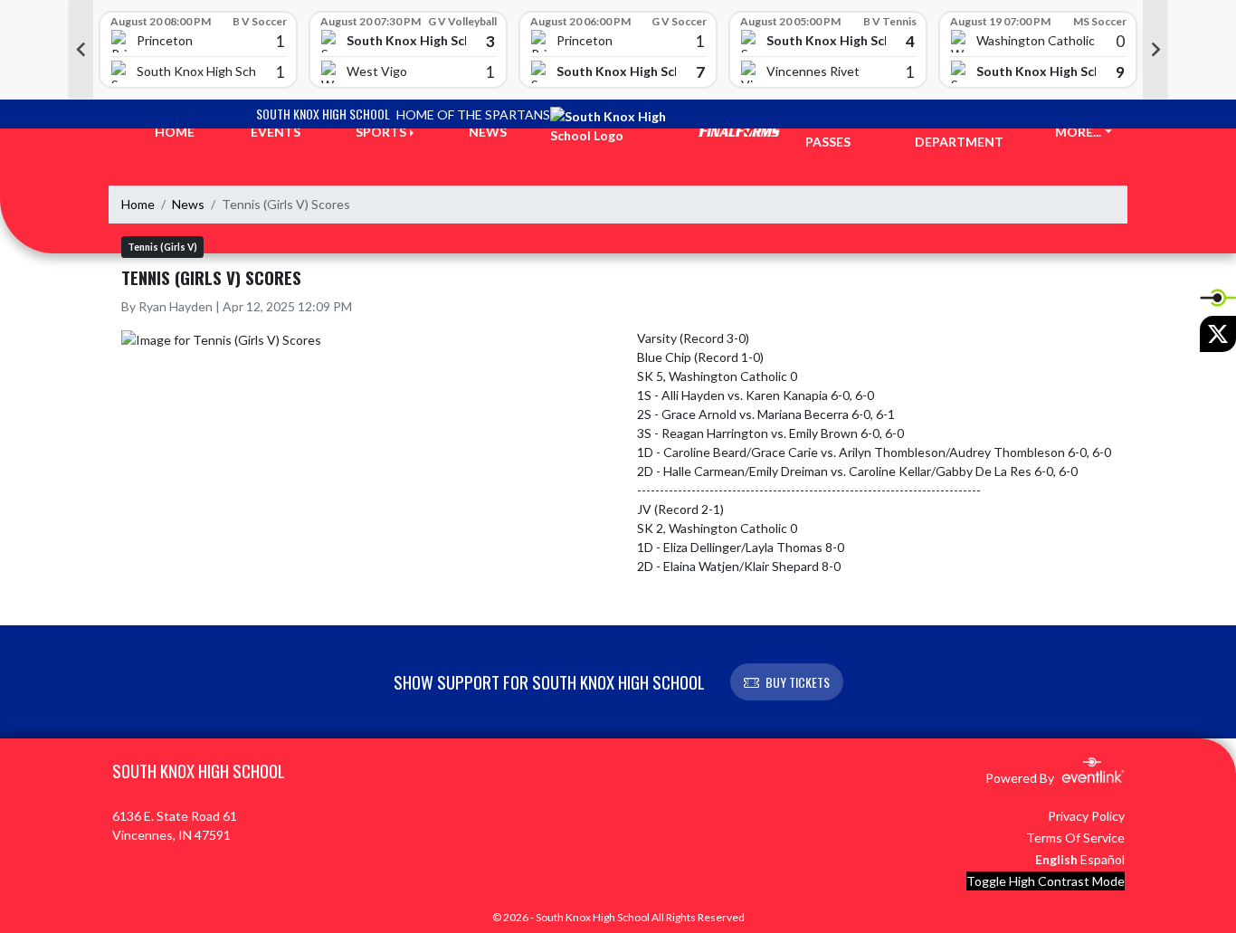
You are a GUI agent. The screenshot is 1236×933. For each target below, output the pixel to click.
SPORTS (381, 131)
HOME (175, 131)
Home (138, 204)
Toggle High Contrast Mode (1045, 881)
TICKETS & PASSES (838, 132)
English (1056, 859)
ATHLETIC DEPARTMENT (959, 132)
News (188, 204)
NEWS (488, 131)
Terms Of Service (1075, 837)
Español (1102, 859)
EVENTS (275, 131)
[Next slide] (1155, 50)
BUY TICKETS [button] (797, 681)
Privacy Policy (1086, 816)
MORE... (1078, 131)
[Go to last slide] (80, 50)
